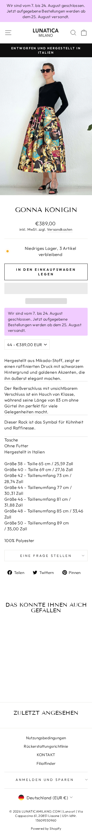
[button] (46, 288)
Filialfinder (46, 763)
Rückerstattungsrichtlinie (46, 746)
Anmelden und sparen (45, 780)
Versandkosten (60, 229)
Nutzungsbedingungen (46, 737)
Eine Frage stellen (46, 556)
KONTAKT (46, 754)
